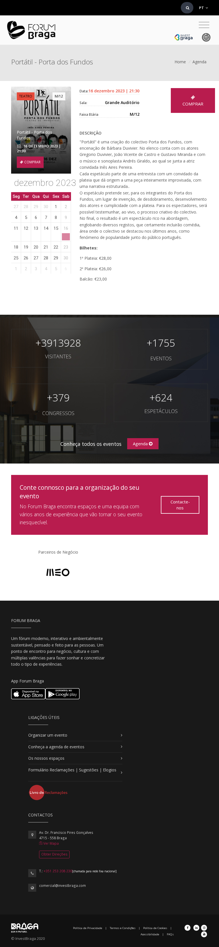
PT (202, 7)
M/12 (59, 96)
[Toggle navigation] (204, 25)
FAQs (170, 934)
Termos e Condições (122, 928)
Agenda (199, 61)
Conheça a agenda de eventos (56, 746)
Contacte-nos (180, 505)
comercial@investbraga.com (62, 885)
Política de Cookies (155, 928)
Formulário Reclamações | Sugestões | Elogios (72, 770)
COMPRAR (31, 162)
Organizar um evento (47, 735)
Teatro (25, 96)
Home (180, 61)
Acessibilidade (150, 934)
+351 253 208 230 (58, 871)
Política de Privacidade (87, 928)
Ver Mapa (50, 843)
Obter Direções (54, 854)
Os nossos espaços (46, 758)
